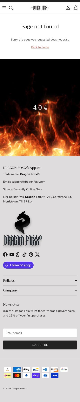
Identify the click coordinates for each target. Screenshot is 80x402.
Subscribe (40, 345)
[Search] (13, 7)
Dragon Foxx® (20, 388)
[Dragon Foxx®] (40, 7)
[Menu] (4, 7)
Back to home (40, 47)
